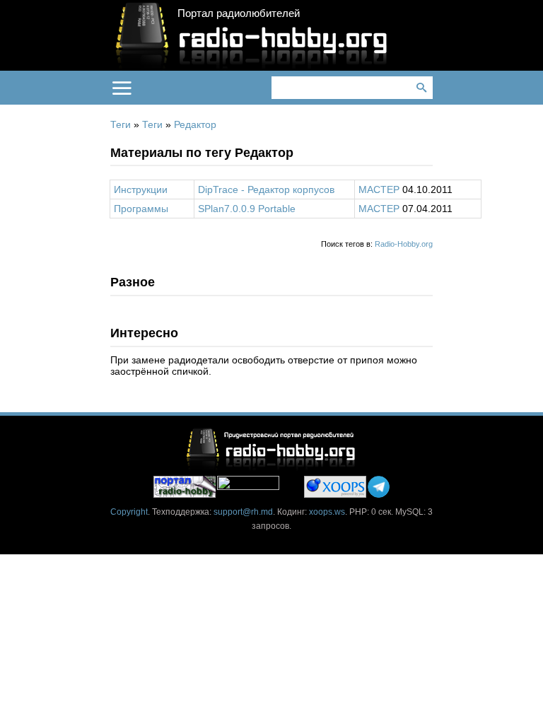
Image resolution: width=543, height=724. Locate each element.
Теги (120, 124)
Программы (141, 208)
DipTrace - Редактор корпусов (266, 189)
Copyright (129, 512)
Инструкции (141, 189)
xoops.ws (327, 512)
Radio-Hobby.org (404, 244)
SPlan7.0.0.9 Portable (247, 208)
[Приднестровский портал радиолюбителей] (184, 487)
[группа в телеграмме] (379, 487)
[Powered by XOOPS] (335, 487)
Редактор (195, 124)
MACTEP (378, 189)
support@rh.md (243, 512)
